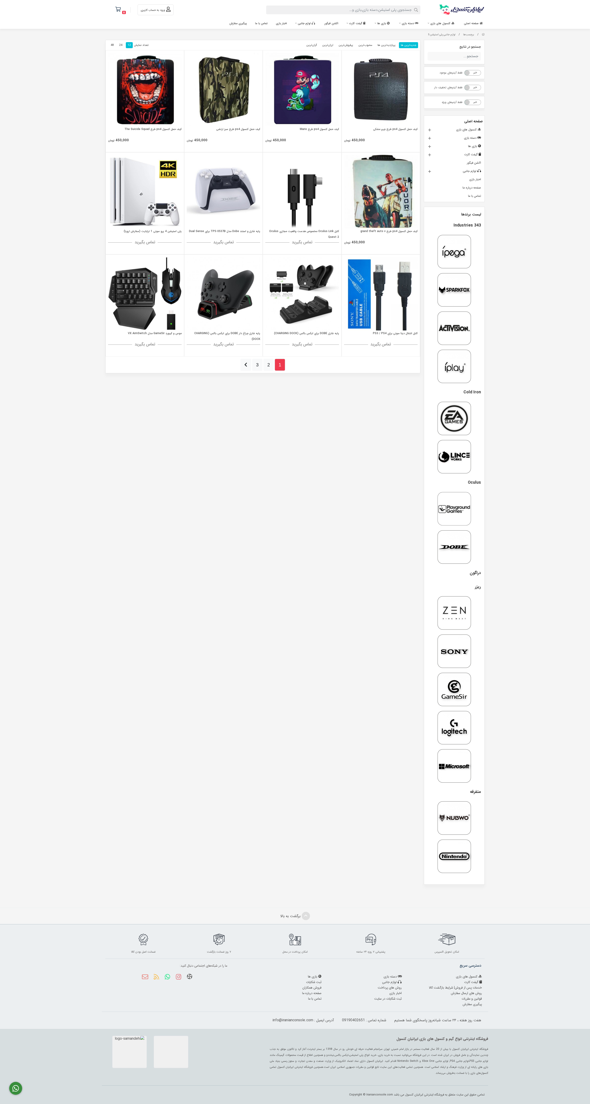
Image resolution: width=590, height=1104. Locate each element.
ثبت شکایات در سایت (388, 998)
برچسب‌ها (468, 34)
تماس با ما (261, 23)
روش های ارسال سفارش (466, 993)
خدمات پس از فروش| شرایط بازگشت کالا (455, 987)
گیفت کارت (356, 23)
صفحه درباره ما (472, 187)
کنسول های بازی (440, 23)
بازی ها (382, 23)
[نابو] (454, 818)
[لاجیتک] (454, 728)
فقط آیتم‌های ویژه (452, 102)
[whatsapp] (167, 977)
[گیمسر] (454, 689)
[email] (145, 977)
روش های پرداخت (390, 987)
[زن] (454, 613)
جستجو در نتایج (470, 46)
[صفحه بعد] (245, 365)
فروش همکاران (312, 987)
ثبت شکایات (314, 982)
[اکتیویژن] (454, 328)
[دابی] (454, 547)
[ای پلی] (454, 366)
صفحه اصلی (472, 23)
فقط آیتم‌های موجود (451, 73)
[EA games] (454, 418)
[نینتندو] (454, 856)
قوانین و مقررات (472, 998)
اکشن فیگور (331, 23)
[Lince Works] (454, 457)
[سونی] (454, 651)
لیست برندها (471, 214)
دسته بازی (408, 23)
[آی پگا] (454, 252)
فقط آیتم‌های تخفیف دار (448, 87)
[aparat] (189, 977)
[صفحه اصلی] (483, 34)
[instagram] (178, 977)
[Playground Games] (454, 509)
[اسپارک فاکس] (454, 290)
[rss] (156, 977)
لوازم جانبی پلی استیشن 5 (441, 34)
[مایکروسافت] (454, 766)
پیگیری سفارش (238, 23)
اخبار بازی (281, 23)
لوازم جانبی (305, 23)
